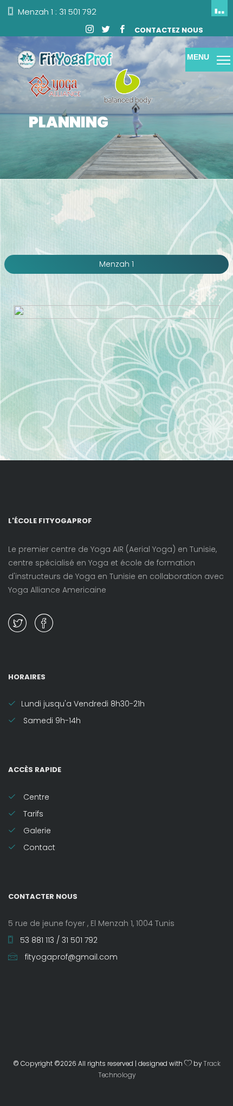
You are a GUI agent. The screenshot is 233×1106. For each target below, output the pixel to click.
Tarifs (32, 813)
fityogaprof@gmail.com (70, 956)
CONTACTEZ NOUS (168, 30)
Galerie (36, 830)
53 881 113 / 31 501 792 (58, 940)
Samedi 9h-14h (51, 720)
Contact (38, 847)
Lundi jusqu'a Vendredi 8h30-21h (83, 703)
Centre (35, 797)
